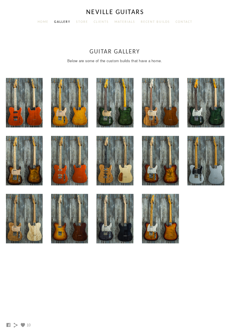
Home (43, 22)
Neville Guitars (115, 12)
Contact (184, 22)
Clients (101, 22)
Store (82, 22)
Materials (124, 22)
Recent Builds (155, 22)
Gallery (62, 22)
